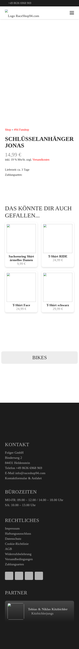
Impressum (12, 528)
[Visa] (19, 576)
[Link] (69, 3)
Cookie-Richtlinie (17, 544)
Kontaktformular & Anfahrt (23, 478)
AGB (8, 549)
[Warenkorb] (62, 12)
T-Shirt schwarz (57, 305)
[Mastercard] (29, 576)
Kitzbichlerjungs (41, 613)
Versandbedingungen (19, 559)
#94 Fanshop (21, 129)
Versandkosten (41, 159)
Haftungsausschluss (18, 533)
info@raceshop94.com (30, 473)
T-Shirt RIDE (57, 256)
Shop (8, 129)
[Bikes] (39, 357)
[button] (63, 3)
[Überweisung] (39, 576)
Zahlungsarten (14, 564)
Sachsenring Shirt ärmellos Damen (21, 258)
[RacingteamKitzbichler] (16, 611)
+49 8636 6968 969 (29, 468)
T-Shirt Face (21, 305)
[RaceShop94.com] (22, 13)
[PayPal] (9, 576)
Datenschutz (13, 538)
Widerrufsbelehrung (18, 554)
